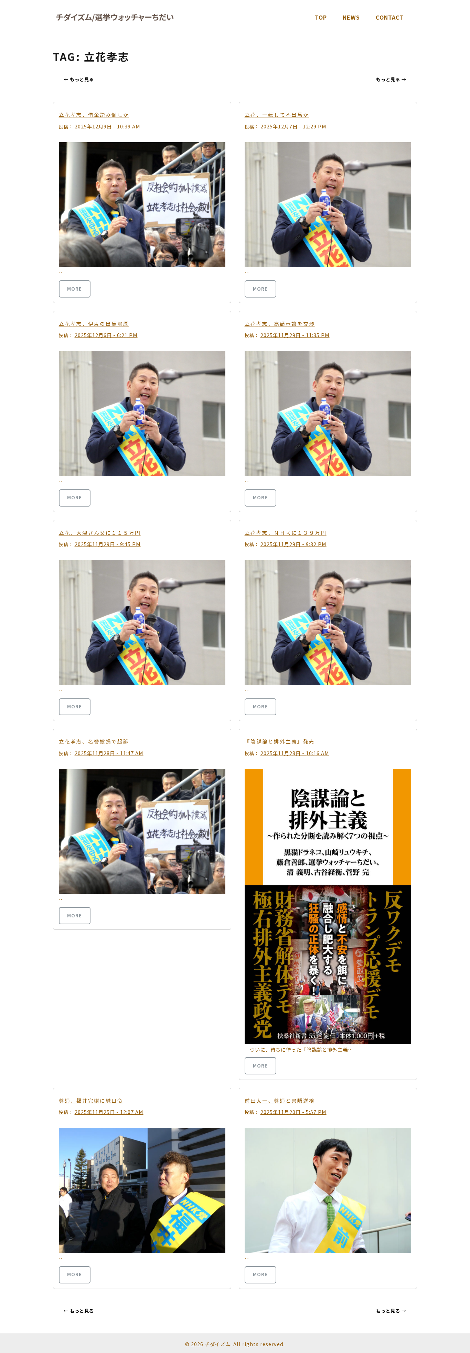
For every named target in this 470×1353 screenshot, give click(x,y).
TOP (321, 17)
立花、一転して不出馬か (277, 114)
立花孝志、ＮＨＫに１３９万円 (286, 532)
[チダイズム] (115, 17)
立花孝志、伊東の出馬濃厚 (94, 323)
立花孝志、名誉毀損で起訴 (94, 741)
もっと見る (79, 79)
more (74, 288)
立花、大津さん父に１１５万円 (100, 532)
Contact (390, 17)
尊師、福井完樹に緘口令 (91, 1100)
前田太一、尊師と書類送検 (280, 1100)
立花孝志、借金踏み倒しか (94, 114)
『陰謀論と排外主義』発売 (280, 741)
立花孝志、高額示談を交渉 (280, 323)
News (351, 17)
